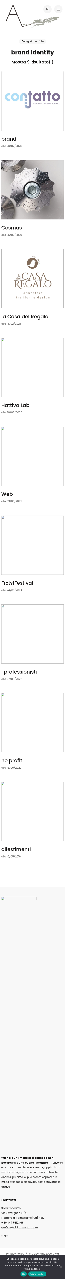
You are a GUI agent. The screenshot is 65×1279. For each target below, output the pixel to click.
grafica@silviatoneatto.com (19, 1227)
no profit (11, 760)
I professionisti (19, 671)
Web (7, 494)
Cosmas (11, 227)
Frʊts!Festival (17, 583)
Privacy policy (37, 1274)
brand (8, 138)
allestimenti (16, 849)
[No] (60, 1266)
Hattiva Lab (15, 405)
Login (4, 1235)
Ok (23, 1274)
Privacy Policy (15, 1254)
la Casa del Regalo (24, 316)
